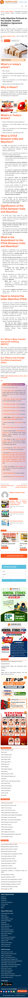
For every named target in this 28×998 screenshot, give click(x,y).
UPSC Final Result (5, 790)
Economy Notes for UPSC (7, 874)
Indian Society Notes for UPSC (9, 861)
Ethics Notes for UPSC (6, 889)
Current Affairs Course (7, 836)
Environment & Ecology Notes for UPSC (11, 881)
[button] (22, 6)
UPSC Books (4, 771)
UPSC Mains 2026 (5, 759)
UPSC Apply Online (6, 762)
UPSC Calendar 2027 (9, 473)
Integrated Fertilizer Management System (11, 661)
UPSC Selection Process (7, 931)
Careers (3, 906)
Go (14, 580)
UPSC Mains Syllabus (6, 769)
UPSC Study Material (6, 829)
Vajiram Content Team (9, 36)
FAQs (2, 907)
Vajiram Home (23, 2)
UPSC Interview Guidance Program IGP (11, 834)
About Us (3, 897)
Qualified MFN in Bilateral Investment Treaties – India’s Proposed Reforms (18, 503)
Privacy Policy (4, 904)
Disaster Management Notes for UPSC (11, 884)
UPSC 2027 (4, 752)
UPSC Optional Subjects (7, 930)
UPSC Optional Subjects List (8, 776)
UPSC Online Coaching (7, 827)
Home (2, 11)
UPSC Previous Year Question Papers (10, 781)
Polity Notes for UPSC (6, 865)
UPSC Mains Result (6, 788)
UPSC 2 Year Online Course (8, 810)
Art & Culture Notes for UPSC (8, 856)
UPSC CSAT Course (6, 824)
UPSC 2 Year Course (6, 808)
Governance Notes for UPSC (8, 863)
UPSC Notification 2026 (7, 750)
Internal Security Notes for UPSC (9, 886)
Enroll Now (5, 547)
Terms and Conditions (6, 902)
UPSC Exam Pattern (6, 920)
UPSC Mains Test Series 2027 (8, 817)
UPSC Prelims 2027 (6, 757)
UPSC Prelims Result (6, 785)
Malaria (3, 670)
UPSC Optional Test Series (8, 831)
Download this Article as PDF (14, 556)
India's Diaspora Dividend (16, 521)
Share (6, 40)
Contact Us (4, 900)
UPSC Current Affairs (6, 942)
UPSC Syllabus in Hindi (7, 919)
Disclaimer (3, 898)
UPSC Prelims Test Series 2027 (9, 822)
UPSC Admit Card (5, 783)
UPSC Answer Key (5, 944)
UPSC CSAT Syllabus (6, 933)
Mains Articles (9, 11)
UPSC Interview (5, 928)
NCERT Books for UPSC (7, 773)
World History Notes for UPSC (8, 851)
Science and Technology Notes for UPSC (11, 879)
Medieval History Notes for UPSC (9, 846)
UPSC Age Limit (5, 764)
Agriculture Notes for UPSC (8, 877)
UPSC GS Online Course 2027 (8, 805)
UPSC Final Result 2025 (7, 939)
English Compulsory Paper (9, 419)
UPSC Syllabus (5, 766)
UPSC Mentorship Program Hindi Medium (11, 815)
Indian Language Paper (17, 417)
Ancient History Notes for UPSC (9, 844)
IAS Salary (3, 778)
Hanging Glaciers (5, 663)
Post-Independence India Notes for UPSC (11, 854)
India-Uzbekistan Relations (17, 512)
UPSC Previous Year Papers (8, 937)
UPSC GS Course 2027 (7, 803)
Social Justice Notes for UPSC (8, 868)
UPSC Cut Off (4, 793)
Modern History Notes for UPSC (9, 849)
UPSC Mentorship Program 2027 (9, 812)
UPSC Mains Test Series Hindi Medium (11, 819)
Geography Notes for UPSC (8, 858)
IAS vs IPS (3, 795)
